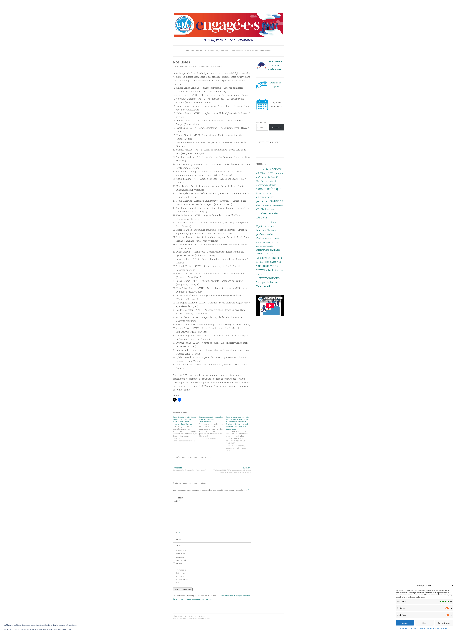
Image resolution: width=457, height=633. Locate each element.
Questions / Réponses (218, 51)
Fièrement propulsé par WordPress (189, 616)
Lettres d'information (272, 254)
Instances (261, 253)
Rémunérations (268, 278)
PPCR (279, 262)
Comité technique (268, 189)
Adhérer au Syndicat (196, 51)
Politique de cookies (406, 628)
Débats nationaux (264, 219)
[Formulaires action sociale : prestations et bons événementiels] (212, 428)
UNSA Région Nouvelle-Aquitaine (206, 67)
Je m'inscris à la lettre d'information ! (275, 65)
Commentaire (178, 499)
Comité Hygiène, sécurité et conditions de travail (267, 181)
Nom (177, 533)
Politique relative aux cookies (63, 629)
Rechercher (261, 122)
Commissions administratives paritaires (265, 197)
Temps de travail (267, 282)
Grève (258, 242)
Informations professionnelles (264, 246)
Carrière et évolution (269, 171)
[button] (452, 585)
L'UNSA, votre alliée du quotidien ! (229, 40)
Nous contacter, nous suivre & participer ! (251, 51)
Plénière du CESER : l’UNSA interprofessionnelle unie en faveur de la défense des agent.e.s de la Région (232, 470)
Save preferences (444, 623)
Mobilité (260, 261)
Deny (424, 623)
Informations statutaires (268, 249)
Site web (178, 546)
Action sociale (263, 169)
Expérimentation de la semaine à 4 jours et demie (189, 469)
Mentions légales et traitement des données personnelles (430, 628)
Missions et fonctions (269, 257)
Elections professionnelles (197, 457)
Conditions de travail (269, 203)
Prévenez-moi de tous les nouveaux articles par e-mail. (182, 576)
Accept (404, 623)
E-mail (178, 539)
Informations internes (271, 242)
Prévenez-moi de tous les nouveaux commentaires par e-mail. (182, 557)
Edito (274, 222)
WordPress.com (203, 619)
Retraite (270, 270)
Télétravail (263, 286)
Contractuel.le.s (276, 206)
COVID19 (261, 209)
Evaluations (262, 238)
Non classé (270, 261)
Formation (275, 238)
